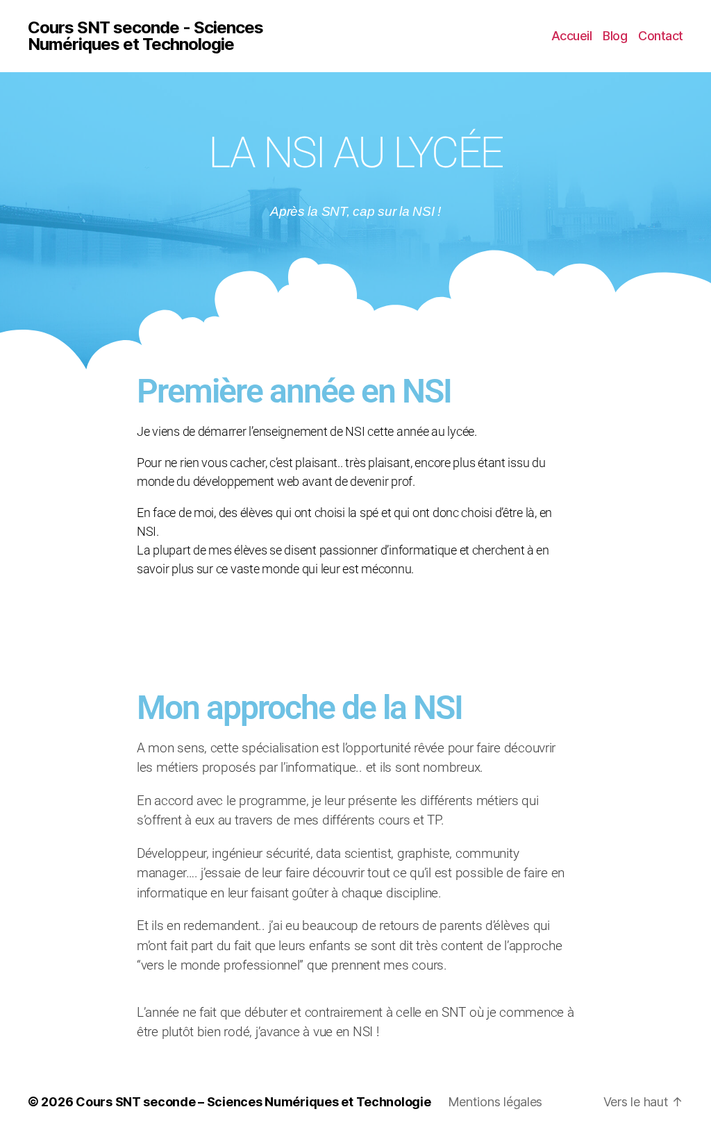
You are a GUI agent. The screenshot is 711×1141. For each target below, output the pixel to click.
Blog (615, 35)
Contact (660, 35)
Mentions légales (495, 1101)
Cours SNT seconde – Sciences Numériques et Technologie (253, 1101)
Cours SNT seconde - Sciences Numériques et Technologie (145, 36)
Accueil (571, 35)
